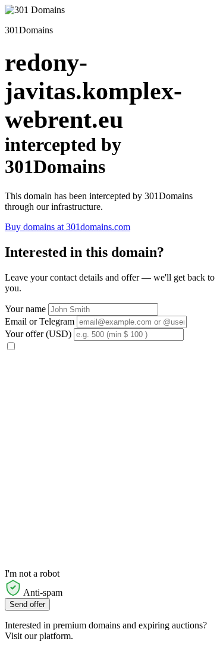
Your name (25, 309)
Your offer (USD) (38, 334)
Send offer (27, 604)
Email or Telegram (39, 321)
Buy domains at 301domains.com (67, 227)
